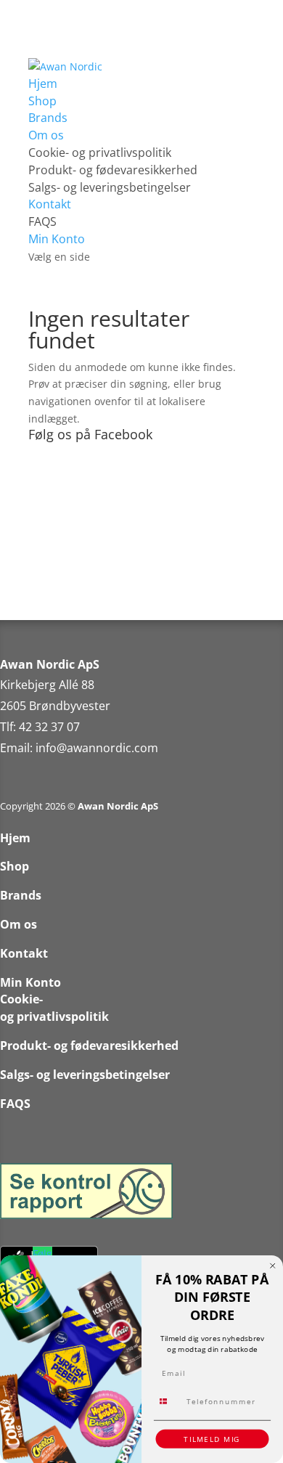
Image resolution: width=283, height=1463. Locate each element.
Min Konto (56, 239)
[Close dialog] (273, 1266)
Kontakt (49, 204)
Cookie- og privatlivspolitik (99, 152)
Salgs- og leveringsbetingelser (109, 187)
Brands (47, 118)
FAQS (42, 221)
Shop (42, 101)
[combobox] (168, 1401)
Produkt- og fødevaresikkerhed (112, 170)
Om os (46, 135)
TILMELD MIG (212, 1439)
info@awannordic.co (91, 748)
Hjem (42, 83)
